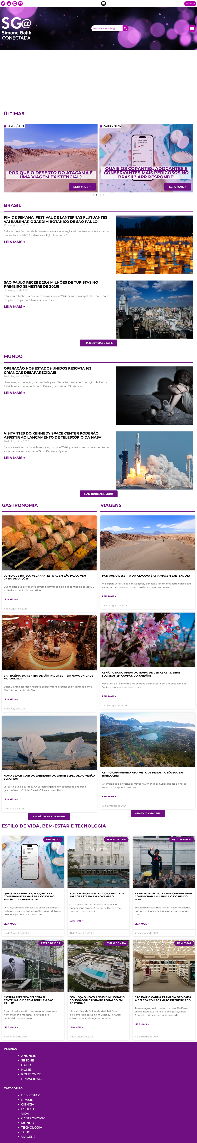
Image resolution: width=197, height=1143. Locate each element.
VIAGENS (28, 1137)
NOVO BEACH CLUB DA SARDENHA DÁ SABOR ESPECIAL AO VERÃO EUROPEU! (49, 777)
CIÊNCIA (27, 1104)
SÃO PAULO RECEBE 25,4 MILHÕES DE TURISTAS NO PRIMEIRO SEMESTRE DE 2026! (51, 284)
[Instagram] (9, 3)
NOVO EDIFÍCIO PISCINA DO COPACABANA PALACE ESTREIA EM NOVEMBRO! (97, 895)
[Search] (126, 28)
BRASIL (27, 1100)
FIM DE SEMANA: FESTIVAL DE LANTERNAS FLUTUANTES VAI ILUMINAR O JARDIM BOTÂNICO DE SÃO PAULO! (55, 219)
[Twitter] (3, 3)
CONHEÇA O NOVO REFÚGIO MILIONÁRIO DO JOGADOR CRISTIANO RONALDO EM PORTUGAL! (97, 1000)
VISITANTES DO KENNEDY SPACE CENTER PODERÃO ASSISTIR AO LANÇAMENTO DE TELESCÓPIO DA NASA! (53, 435)
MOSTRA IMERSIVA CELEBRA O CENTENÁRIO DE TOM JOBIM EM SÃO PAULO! (28, 1000)
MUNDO (27, 1123)
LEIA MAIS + (14, 242)
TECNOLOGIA (31, 1127)
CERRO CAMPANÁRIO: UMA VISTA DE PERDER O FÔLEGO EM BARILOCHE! (142, 774)
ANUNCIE (28, 1056)
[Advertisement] (98, 79)
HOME (26, 1069)
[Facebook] (20, 3)
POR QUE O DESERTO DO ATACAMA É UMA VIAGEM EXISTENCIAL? (146, 575)
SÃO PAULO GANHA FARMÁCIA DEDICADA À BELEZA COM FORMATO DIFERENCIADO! (163, 999)
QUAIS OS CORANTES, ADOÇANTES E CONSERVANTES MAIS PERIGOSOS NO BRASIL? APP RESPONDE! (50, 173)
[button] (192, 28)
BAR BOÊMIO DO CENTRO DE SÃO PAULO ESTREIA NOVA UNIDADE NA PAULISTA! (48, 677)
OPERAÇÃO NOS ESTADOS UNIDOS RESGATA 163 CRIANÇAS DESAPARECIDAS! (47, 370)
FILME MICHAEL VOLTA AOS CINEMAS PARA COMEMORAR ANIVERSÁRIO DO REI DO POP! (164, 896)
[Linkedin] (14, 3)
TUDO (25, 1132)
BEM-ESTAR (30, 1095)
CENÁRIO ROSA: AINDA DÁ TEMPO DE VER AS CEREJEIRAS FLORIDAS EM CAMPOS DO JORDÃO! (146, 173)
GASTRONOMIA (33, 1118)
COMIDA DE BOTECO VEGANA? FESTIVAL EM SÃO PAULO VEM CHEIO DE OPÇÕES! (45, 577)
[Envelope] (103, 3)
